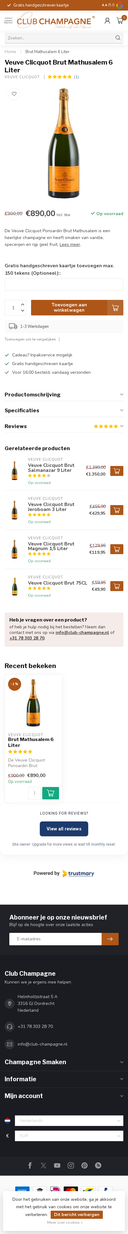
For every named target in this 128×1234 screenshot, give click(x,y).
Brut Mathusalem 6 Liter (47, 52)
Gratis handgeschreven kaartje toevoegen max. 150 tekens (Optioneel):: (59, 269)
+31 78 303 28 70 (26, 638)
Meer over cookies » (65, 1222)
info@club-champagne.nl (82, 632)
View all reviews (64, 829)
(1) (76, 76)
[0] (120, 20)
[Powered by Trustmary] (64, 873)
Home (10, 52)
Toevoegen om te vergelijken (30, 339)
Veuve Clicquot (23, 77)
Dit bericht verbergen (76, 1215)
